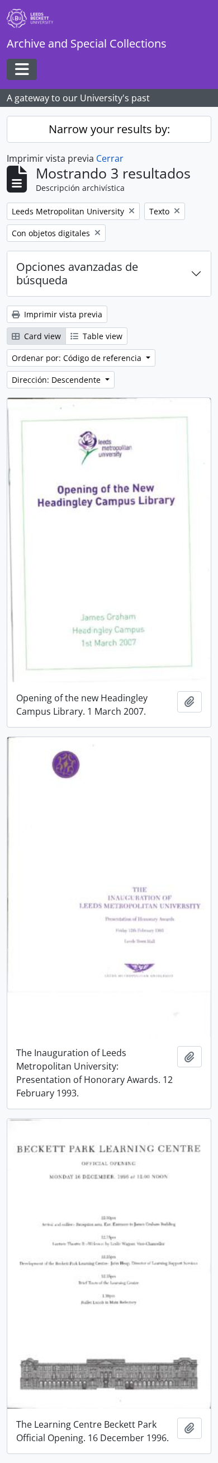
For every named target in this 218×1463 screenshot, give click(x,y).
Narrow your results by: (109, 129)
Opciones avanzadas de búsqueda (77, 273)
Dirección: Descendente (57, 379)
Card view (41, 336)
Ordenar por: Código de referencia (78, 358)
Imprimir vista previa (62, 314)
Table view (101, 336)
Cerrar (110, 158)
